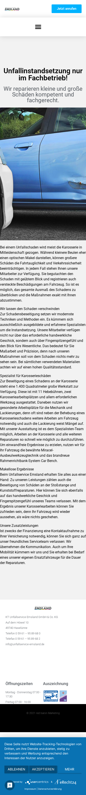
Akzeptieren (43, 769)
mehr (69, 769)
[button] (38, 27)
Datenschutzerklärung (50, 788)
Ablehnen (16, 769)
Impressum (30, 788)
